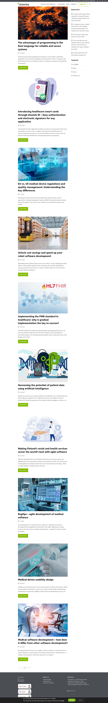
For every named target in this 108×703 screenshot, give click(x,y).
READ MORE (23, 68)
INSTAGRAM (21, 681)
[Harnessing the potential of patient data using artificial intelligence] (43, 366)
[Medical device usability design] (43, 560)
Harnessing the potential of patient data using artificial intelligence (41, 387)
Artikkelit (76, 64)
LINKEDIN (21, 677)
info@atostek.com (47, 681)
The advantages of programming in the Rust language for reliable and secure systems (40, 46)
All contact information (48, 683)
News (74, 72)
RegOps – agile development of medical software (41, 516)
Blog (74, 68)
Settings (80, 700)
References (76, 76)
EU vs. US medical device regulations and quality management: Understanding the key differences (41, 187)
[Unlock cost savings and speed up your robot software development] (43, 233)
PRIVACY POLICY (72, 690)
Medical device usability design (35, 579)
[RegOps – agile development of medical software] (43, 494)
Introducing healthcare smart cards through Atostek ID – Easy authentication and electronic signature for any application (42, 116)
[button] (89, 4)
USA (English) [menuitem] (86, 0)
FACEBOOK (21, 680)
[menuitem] (76, 0)
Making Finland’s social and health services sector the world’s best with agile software (42, 450)
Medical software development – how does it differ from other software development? (43, 641)
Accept (71, 700)
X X (19, 678)
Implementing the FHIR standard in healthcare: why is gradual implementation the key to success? (38, 320)
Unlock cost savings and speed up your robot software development (40, 254)
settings (62, 700)
